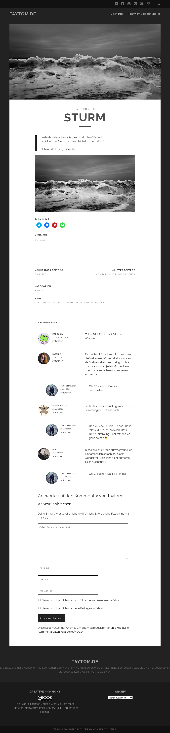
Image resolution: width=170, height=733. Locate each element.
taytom (64, 386)
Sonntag (40, 274)
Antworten (57, 341)
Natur (47, 302)
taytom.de (22, 13)
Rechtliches (152, 14)
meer (38, 302)
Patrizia (57, 354)
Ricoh (57, 302)
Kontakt (134, 14)
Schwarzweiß (72, 302)
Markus (56, 450)
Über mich (118, 14)
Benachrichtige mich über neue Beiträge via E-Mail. (73, 608)
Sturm (88, 302)
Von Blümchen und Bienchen (115, 274)
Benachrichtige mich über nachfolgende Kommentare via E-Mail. (81, 600)
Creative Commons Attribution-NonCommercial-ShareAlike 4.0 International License (45, 707)
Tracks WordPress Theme (71, 729)
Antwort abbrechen (54, 504)
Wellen (99, 302)
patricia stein (60, 406)
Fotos (39, 290)
